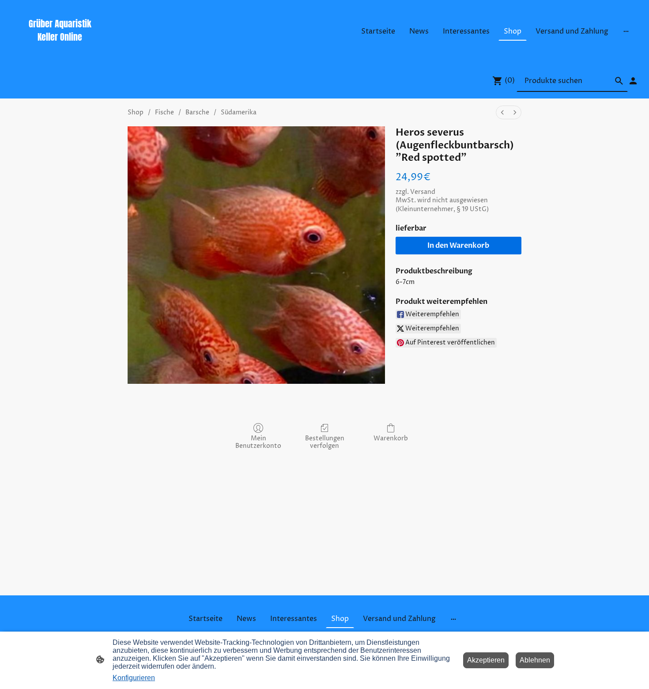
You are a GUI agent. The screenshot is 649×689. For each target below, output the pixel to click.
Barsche (197, 112)
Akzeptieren (486, 660)
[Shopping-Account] (633, 81)
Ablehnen (535, 660)
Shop (135, 112)
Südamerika (239, 112)
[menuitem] (502, 112)
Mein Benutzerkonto (258, 442)
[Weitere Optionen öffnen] (626, 31)
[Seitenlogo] (60, 51)
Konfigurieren (134, 677)
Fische (164, 112)
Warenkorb (391, 438)
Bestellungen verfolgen (324, 442)
